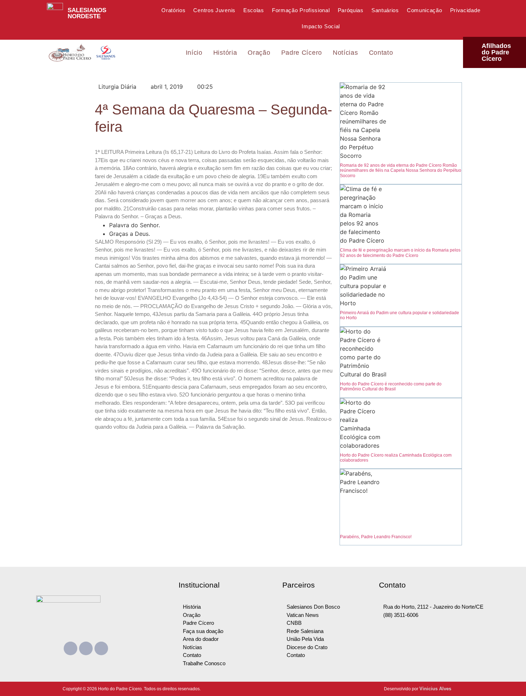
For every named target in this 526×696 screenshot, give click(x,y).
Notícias (345, 52)
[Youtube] (86, 648)
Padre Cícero (301, 52)
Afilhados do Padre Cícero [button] (496, 52)
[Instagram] (101, 648)
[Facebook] (70, 648)
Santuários (385, 10)
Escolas (253, 10)
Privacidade (465, 10)
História (225, 52)
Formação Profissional (301, 10)
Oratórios (173, 10)
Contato (381, 52)
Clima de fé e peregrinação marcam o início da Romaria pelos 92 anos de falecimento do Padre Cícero (400, 253)
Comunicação (424, 10)
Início (194, 52)
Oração (259, 52)
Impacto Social (321, 26)
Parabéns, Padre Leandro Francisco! (375, 536)
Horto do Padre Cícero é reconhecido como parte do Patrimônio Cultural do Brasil (391, 386)
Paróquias (351, 10)
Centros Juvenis (214, 10)
